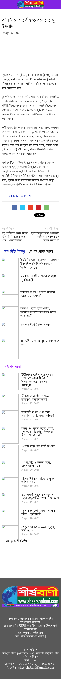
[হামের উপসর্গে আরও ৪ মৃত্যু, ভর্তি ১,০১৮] (10, 485)
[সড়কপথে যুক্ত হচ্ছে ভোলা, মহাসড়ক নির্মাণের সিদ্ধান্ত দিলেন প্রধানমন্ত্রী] (10, 435)
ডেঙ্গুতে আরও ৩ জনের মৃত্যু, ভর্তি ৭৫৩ (38, 528)
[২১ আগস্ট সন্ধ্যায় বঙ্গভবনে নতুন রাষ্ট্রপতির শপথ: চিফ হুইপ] (10, 501)
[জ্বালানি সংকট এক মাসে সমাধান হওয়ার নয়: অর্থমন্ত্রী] (10, 418)
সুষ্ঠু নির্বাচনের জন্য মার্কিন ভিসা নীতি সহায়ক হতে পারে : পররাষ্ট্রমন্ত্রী (15, 236)
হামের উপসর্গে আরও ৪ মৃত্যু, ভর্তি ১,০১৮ (38, 480)
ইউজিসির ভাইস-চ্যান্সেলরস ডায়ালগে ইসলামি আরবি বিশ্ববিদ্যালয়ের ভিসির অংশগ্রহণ (39, 263)
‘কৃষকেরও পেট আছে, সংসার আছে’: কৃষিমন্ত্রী (38, 512)
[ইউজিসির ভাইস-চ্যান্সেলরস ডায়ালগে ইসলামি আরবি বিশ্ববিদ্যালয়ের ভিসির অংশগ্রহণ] (10, 381)
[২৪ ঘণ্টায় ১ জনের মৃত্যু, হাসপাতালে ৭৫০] (10, 469)
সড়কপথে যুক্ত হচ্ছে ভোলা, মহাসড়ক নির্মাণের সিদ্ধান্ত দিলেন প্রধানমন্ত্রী (38, 312)
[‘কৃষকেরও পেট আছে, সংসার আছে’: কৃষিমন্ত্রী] (10, 517)
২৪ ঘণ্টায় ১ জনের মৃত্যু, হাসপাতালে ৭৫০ (36, 464)
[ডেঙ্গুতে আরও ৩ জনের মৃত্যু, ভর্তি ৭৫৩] (10, 533)
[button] (56, 4)
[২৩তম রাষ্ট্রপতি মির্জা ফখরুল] (10, 453)
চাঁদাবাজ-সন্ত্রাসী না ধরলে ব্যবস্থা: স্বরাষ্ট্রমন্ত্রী (35, 397)
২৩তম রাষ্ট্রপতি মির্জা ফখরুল (35, 324)
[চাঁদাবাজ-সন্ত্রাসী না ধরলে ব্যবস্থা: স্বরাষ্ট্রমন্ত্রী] (10, 402)
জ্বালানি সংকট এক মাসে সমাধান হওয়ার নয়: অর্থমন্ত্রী (37, 294)
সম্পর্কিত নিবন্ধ (14, 251)
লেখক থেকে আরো (41, 251)
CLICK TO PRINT (20, 196)
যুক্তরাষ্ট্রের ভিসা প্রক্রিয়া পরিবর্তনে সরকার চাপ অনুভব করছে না (45, 236)
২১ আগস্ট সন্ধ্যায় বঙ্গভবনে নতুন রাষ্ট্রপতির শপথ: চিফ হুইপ (40, 496)
